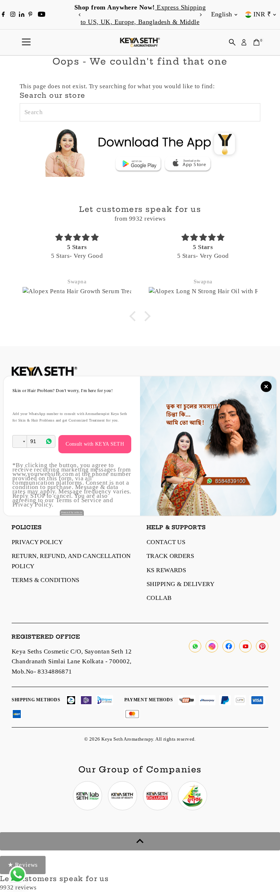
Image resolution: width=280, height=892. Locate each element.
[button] (20, 441)
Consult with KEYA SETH (95, 444)
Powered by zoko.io (71, 512)
